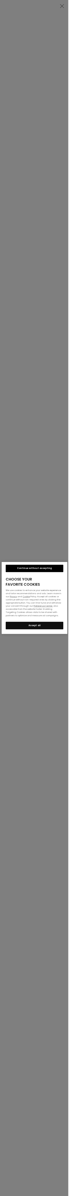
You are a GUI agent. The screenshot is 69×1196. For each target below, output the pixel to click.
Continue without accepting (34, 568)
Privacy (13, 596)
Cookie (26, 596)
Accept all (35, 625)
